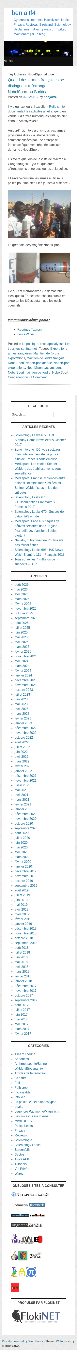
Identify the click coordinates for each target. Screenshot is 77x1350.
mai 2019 (21, 904)
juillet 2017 (22, 1009)
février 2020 (23, 861)
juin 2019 (21, 900)
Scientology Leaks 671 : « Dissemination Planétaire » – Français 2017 (36, 502)
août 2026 (22, 584)
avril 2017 (21, 1024)
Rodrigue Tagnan (29, 329)
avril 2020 (21, 852)
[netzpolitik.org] (30, 1196)
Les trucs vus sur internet (32, 1116)
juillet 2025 (22, 627)
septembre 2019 (26, 885)
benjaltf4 (24, 12)
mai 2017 (21, 1019)
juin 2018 (21, 957)
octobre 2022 (24, 737)
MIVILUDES (23, 1121)
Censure (21, 1078)
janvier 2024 (23, 675)
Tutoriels (21, 1164)
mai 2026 (21, 589)
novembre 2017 (26, 990)
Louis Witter (25, 334)
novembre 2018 (26, 933)
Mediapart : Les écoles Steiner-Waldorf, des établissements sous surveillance (38, 468)
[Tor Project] (14, 1259)
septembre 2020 (26, 828)
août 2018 (22, 947)
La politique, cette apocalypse (43, 344)
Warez (19, 1173)
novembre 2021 (26, 780)
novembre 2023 (26, 685)
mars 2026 (22, 599)
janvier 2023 (23, 723)
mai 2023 (21, 704)
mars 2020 (22, 857)
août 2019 (22, 890)
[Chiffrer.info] (21, 1276)
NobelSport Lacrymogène (45, 367)
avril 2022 (21, 756)
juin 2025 (21, 632)
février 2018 (23, 976)
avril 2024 (21, 661)
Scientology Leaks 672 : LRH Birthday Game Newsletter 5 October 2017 (40, 439)
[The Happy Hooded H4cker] (22, 1259)
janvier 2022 (23, 771)
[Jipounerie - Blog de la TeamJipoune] (37, 1206)
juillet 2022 (22, 747)
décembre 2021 (26, 775)
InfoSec (20, 1097)
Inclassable (23, 1092)
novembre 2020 (26, 818)
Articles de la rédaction (31, 1073)
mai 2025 (21, 637)
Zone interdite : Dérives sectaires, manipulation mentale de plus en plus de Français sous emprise (38, 454)
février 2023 (23, 718)
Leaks (19, 1106)
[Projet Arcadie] (35, 1259)
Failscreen (22, 1087)
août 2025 (22, 623)
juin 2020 (21, 842)
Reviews (21, 1135)
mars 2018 (22, 971)
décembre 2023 (26, 680)
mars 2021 (22, 799)
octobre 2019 (24, 880)
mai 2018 (21, 962)
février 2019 (23, 919)
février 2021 (23, 804)
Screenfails (22, 1149)
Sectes (19, 1154)
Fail (17, 1082)
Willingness (63, 1341)
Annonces (22, 1059)
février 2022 (23, 766)
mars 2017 (22, 1029)
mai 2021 (21, 790)
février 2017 (23, 1033)
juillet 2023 (22, 694)
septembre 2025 (26, 618)
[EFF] (38, 1242)
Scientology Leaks (27, 1145)
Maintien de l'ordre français (45, 358)
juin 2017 (21, 1014)
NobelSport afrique (38, 363)
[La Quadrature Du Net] (31, 1276)
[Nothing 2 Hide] (15, 1290)
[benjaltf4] (38, 55)
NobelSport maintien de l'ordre (29, 372)
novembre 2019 (26, 876)
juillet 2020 (22, 837)
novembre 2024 (26, 656)
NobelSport (16, 363)
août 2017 (22, 1005)
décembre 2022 (26, 728)
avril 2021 (21, 795)
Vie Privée (22, 1168)
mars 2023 (22, 713)
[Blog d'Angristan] (19, 1226)
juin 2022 (21, 752)
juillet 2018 (22, 952)
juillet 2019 (22, 895)
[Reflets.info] (37, 1215)
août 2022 (22, 742)
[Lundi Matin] (19, 1206)
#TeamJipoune (25, 1054)
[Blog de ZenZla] (35, 1226)
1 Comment (38, 377)
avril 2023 (21, 709)
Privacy (20, 1130)
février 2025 (23, 651)
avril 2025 (21, 642)
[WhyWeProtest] (27, 1242)
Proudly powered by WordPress (22, 1341)
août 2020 (22, 833)
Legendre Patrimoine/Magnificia (37, 1111)
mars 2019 (22, 914)
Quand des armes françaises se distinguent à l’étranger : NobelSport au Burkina (36, 86)
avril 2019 (21, 909)
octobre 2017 (24, 995)
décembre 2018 (26, 928)
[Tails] (16, 1242)
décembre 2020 (26, 814)
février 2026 (23, 603)
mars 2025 (22, 646)
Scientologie (23, 1140)
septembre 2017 (26, 1000)
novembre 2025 (26, 608)
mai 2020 (21, 847)
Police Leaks (24, 1125)
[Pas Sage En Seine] (14, 1276)
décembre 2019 (26, 871)
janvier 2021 (23, 809)
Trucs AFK (22, 1159)
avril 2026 (21, 594)
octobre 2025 (24, 613)
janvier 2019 (23, 923)
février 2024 (23, 670)
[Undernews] (20, 1215)
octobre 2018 (24, 938)
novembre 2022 (26, 732)
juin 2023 (21, 699)
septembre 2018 (26, 943)
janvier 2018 (23, 981)
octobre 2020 (24, 823)
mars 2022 (22, 761)
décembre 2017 (26, 986)
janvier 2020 (23, 866)
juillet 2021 (22, 785)
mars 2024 (22, 666)
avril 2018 (21, 966)
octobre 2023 (24, 689)
